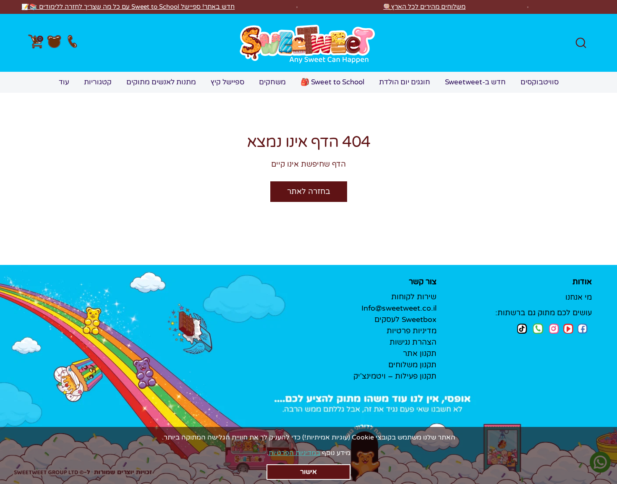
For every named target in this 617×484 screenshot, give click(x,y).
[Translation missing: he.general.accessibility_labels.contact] (72, 43)
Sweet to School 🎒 (332, 82)
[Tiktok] (522, 328)
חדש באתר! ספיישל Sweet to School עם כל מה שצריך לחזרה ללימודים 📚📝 (128, 6)
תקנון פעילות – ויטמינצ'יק (395, 376)
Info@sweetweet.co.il (399, 308)
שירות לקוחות (414, 296)
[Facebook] (583, 329)
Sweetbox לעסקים (405, 319)
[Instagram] (554, 328)
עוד (64, 82)
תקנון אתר (420, 353)
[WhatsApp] (538, 329)
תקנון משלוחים (412, 364)
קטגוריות (98, 82)
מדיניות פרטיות (412, 330)
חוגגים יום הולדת (404, 82)
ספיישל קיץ (227, 82)
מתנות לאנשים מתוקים (161, 82)
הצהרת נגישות (413, 342)
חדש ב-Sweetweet (475, 82)
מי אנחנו (578, 297)
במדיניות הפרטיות (294, 453)
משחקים (272, 82)
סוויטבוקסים (539, 82)
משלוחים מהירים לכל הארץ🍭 (424, 6)
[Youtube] (568, 329)
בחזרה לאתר (308, 191)
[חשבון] (54, 43)
